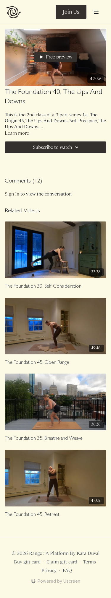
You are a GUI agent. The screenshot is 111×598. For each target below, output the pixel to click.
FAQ (67, 570)
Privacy (49, 570)
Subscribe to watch (52, 147)
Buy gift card (27, 562)
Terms (89, 562)
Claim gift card (61, 562)
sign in (12, 194)
